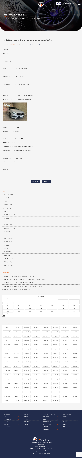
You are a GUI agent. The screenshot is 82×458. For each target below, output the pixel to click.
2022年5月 (36, 353)
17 (8, 308)
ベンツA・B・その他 (26, 44)
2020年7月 (16, 366)
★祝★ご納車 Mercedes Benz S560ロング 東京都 (16, 289)
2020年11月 (55, 361)
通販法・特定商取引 (67, 426)
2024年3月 (55, 340)
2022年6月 (26, 353)
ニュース (6, 421)
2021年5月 (75, 357)
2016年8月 (7, 392)
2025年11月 (16, 331)
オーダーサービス (47, 424)
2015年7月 (55, 396)
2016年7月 (16, 392)
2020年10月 (65, 361)
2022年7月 (16, 353)
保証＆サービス (46, 416)
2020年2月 (65, 366)
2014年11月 (55, 400)
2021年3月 (16, 361)
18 (19, 308)
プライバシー (66, 421)
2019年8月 (45, 370)
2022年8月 (7, 353)
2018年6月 (26, 379)
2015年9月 (36, 396)
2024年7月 (16, 340)
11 (19, 306)
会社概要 (65, 416)
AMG (5, 211)
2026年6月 (26, 327)
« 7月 (3, 316)
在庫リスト (57, 3)
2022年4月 (45, 353)
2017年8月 (45, 383)
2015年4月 (7, 400)
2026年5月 (36, 327)
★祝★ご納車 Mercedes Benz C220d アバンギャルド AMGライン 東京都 (22, 286)
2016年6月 (26, 392)
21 (52, 308)
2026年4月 (45, 327)
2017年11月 (16, 383)
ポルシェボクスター (9, 265)
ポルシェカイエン (8, 258)
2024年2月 (65, 340)
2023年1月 (36, 349)
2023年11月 (16, 344)
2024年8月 (7, 340)
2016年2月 (65, 392)
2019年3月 (16, 374)
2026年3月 (55, 327)
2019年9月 (36, 370)
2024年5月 (36, 340)
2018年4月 (45, 379)
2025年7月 (55, 331)
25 (19, 311)
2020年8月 (7, 366)
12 (30, 306)
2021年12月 (7, 357)
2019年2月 (26, 374)
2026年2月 (65, 327)
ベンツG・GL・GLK (9, 238)
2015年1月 (36, 400)
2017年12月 (7, 383)
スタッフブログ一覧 (7, 194)
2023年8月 (45, 344)
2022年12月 (45, 349)
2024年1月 (75, 340)
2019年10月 (26, 370)
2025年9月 (36, 331)
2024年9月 (75, 336)
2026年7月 (16, 327)
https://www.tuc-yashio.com (42, 450)
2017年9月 (36, 383)
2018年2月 (65, 379)
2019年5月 (75, 370)
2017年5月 (75, 383)
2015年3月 (16, 400)
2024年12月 (45, 336)
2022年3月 (55, 353)
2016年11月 (55, 387)
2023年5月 (75, 344)
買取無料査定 (46, 429)
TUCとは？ (26, 424)
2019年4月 (7, 374)
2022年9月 (75, 349)
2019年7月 (55, 370)
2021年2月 (26, 361)
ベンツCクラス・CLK (9, 228)
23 (74, 308)
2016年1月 (75, 392)
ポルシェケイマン (8, 262)
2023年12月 (7, 344)
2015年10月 (26, 396)
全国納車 (45, 419)
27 (41, 311)
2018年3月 (55, 379)
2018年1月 (75, 379)
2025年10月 (26, 331)
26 (30, 311)
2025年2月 (26, 336)
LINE (60, 3)
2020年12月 (45, 361)
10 (8, 306)
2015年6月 (65, 396)
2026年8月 (7, 327)
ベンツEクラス (8, 231)
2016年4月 (45, 392)
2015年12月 (7, 396)
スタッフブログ (7, 426)
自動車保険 (45, 426)
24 (8, 311)
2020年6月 (26, 366)
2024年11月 (55, 336)
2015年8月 (45, 396)
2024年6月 (26, 340)
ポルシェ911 (7, 255)
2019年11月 (16, 370)
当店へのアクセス (8, 204)
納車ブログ (11, 18)
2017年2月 (26, 387)
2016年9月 (75, 387)
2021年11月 (16, 357)
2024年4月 (45, 340)
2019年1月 (36, 374)
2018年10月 (65, 374)
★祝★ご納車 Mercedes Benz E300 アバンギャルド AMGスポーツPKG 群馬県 (23, 279)
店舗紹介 (26, 416)
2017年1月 (36, 387)
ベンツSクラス (8, 252)
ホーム (5, 18)
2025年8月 (45, 331)
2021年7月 (55, 357)
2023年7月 (55, 344)
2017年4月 (7, 387)
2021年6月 (65, 357)
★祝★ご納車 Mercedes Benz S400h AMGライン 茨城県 (18, 276)
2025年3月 (16, 336)
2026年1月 (75, 327)
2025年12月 (7, 331)
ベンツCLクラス (8, 225)
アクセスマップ (27, 419)
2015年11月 (16, 396)
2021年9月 (36, 357)
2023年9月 (36, 344)
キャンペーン (7, 201)
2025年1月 (36, 336)
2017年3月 (16, 387)
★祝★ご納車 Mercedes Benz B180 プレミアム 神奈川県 (18, 283)
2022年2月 (65, 353)
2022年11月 (55, 349)
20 (41, 308)
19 (30, 308)
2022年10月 (65, 349)
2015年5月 (75, 396)
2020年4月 (45, 366)
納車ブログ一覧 (36, 44)
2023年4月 (7, 349)
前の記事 (35, 182)
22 (63, 308)
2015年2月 (26, 400)
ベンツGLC (7, 235)
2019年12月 (7, 370)
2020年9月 (75, 361)
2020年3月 (55, 366)
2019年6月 (65, 370)
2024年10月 (65, 336)
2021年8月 (45, 357)
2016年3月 (55, 392)
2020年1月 (75, 366)
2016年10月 (65, 387)
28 (52, 311)
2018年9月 (75, 374)
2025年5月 (75, 331)
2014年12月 (45, 400)
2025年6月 (65, 331)
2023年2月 (26, 349)
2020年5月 (36, 366)
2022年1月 (75, 353)
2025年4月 (7, 336)
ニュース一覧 (6, 198)
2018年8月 (7, 379)
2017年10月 (26, 383)
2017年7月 (55, 383)
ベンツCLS (6, 221)
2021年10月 (26, 357)
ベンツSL (6, 245)
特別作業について (47, 421)
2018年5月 (36, 379)
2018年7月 (16, 379)
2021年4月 (7, 361)
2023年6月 (65, 344)
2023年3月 (16, 349)
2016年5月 (36, 392)
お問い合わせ (66, 424)
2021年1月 (36, 361)
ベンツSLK (6, 248)
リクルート (65, 419)
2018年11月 (55, 374)
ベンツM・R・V (8, 241)
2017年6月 (65, 383)
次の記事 (46, 182)
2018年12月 (45, 374)
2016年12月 (45, 387)
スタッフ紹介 (27, 421)
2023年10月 (26, 344)
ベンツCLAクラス (8, 218)
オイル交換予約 (7, 419)
